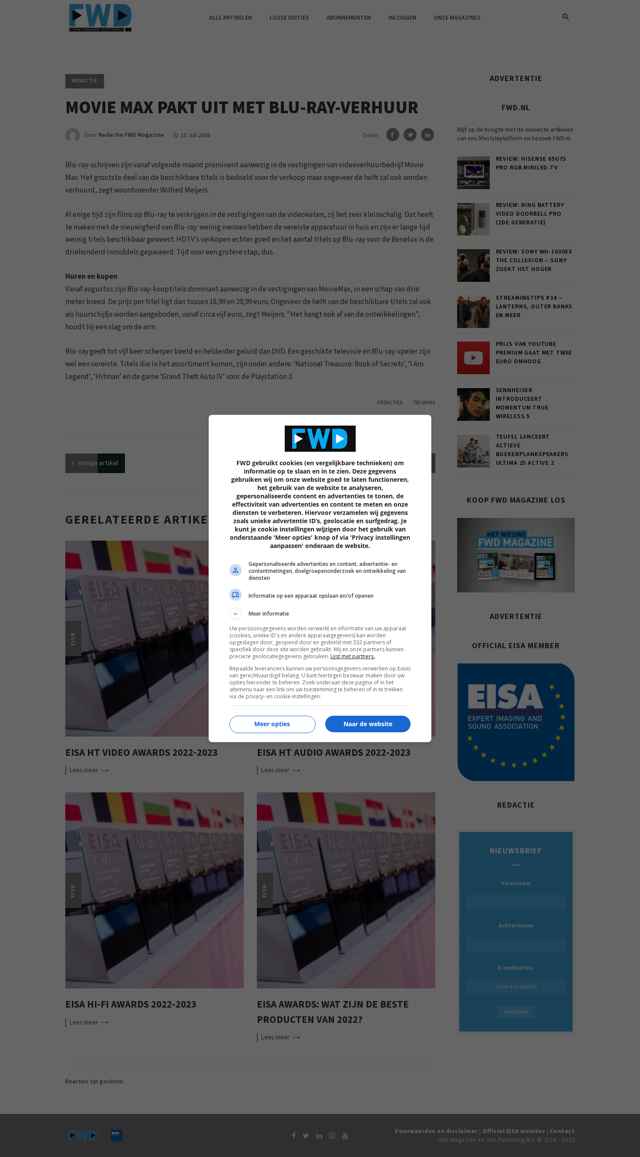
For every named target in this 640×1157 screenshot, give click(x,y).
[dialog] (320, 578)
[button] (320, 614)
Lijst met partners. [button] (352, 656)
